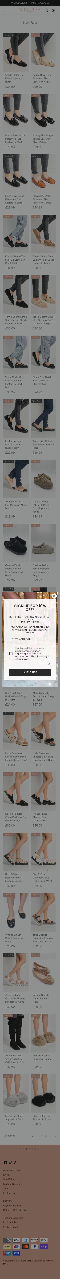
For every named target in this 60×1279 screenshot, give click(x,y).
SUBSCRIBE (30, 672)
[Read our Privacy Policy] (49, 664)
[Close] (54, 596)
